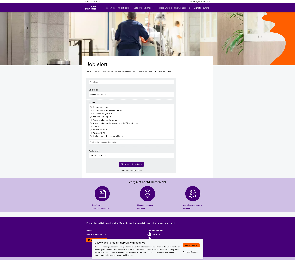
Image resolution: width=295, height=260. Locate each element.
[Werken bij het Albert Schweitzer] (90, 8)
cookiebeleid (127, 255)
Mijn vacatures (204, 1)
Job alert (192, 1)
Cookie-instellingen (190, 252)
